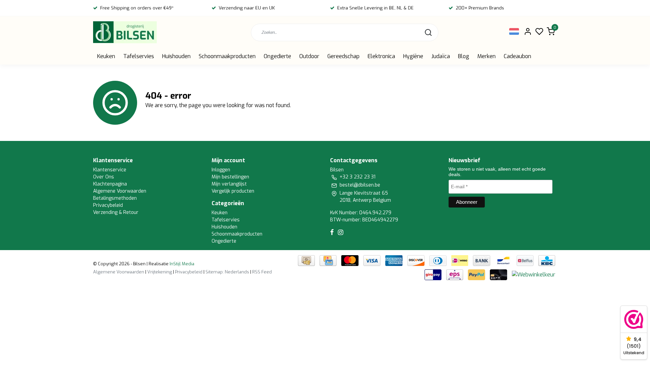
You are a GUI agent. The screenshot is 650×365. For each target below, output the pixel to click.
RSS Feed (262, 272)
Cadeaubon (517, 56)
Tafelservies (138, 56)
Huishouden (176, 56)
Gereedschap (343, 56)
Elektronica (381, 56)
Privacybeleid (108, 205)
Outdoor (309, 56)
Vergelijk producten (233, 191)
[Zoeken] (428, 32)
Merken (486, 56)
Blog (463, 56)
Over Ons (103, 177)
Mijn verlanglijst (229, 184)
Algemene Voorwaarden (119, 191)
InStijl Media (181, 264)
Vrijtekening (159, 272)
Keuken (106, 56)
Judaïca (440, 56)
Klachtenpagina (110, 184)
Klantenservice (109, 170)
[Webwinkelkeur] (533, 274)
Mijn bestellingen (230, 177)
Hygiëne (413, 56)
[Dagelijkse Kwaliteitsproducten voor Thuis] (125, 32)
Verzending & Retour (115, 212)
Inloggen (221, 170)
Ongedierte (277, 56)
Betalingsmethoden (115, 198)
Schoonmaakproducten (227, 56)
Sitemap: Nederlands (227, 272)
